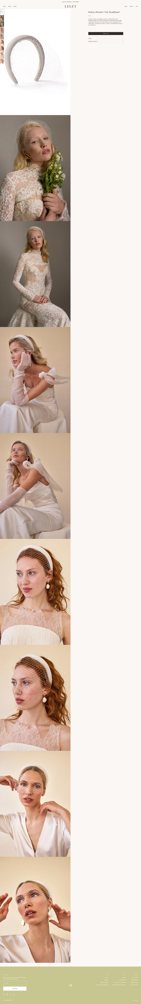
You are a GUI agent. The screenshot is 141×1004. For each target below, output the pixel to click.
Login (126, 6)
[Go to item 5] (2, 36)
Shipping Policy (134, 982)
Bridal (9, 6)
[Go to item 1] (2, 12)
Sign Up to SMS (104, 982)
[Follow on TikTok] (14, 994)
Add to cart (105, 33)
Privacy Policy (134, 977)
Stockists (106, 980)
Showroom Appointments (102, 985)
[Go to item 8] (2, 54)
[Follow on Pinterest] (10, 994)
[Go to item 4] (2, 30)
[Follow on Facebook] (3, 994)
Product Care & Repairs (120, 982)
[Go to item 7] (2, 48)
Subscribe (15, 988)
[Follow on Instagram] (7, 994)
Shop (4, 6)
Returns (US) (123, 980)
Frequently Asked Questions (119, 985)
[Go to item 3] (2, 24)
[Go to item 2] (2, 18)
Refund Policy (134, 980)
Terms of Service (134, 985)
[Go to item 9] (2, 60)
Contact (124, 977)
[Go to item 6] (2, 42)
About (15, 6)
